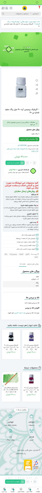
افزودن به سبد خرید (13, 163)
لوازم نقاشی (24, 22)
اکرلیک (21, 254)
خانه (38, 22)
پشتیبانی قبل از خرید (27, 139)
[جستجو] (3, 14)
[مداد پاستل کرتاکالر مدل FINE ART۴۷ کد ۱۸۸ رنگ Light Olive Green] (11, 379)
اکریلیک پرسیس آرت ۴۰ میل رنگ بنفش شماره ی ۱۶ (31, 346)
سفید (36, 257)
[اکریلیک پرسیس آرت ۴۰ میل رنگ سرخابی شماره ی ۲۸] (31, 379)
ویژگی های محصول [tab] (32, 264)
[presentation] (3, 386)
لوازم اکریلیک (15, 22)
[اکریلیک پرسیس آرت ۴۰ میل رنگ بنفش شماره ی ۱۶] (31, 337)
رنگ (6, 254)
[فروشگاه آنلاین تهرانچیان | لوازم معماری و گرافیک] (31, 8)
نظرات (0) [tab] (22, 264)
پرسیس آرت (13, 254)
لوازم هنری (32, 22)
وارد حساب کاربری (19, 313)
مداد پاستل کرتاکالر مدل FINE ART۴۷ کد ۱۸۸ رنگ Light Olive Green (11, 389)
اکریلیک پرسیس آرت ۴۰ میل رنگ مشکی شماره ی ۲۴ (11, 346)
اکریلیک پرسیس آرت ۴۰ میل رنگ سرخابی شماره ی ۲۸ (31, 389)
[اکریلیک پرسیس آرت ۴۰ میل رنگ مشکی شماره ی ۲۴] (11, 337)
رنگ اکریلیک (24, 149)
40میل (27, 254)
